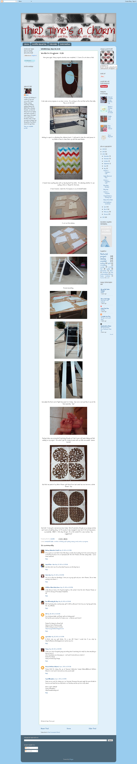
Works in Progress (107, 192)
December (106, 156)
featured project (104, 255)
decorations (103, 271)
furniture (102, 278)
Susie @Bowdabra (50, 679)
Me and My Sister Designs (105, 290)
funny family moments (106, 275)
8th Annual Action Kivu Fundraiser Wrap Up (106, 329)
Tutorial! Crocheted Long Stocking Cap (110, 100)
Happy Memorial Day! (108, 176)
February (106, 212)
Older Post (92, 728)
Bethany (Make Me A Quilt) (52, 550)
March (105, 209)
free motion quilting (106, 273)
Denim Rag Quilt (110, 135)
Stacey (47, 649)
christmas (105, 272)
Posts (28, 748)
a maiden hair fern (105, 316)
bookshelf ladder (49, 541)
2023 (103, 149)
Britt (27, 95)
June (105, 166)
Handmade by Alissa (106, 326)
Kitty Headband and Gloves (107, 203)
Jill (46, 614)
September (107, 163)
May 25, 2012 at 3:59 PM (66, 587)
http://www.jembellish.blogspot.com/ (54, 628)
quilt (65, 541)
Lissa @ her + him (50, 564)
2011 (103, 217)
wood (76, 541)
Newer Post (45, 728)
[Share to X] (63, 539)
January (106, 214)
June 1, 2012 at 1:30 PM (60, 679)
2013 (103, 152)
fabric (111, 271)
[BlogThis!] (61, 539)
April (105, 207)
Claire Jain (48, 575)
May (105, 168)
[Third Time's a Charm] (107, 64)
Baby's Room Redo (108, 200)
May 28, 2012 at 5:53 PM (58, 637)
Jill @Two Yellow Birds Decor (52, 587)
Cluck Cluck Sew (105, 308)
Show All (111, 334)
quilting (69, 541)
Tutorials (53, 44)
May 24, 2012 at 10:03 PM (57, 575)
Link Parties (65, 44)
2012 (103, 154)
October (106, 161)
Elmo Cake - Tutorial (110, 127)
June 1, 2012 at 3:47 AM (65, 666)
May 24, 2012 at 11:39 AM (61, 564)
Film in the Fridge (105, 299)
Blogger (71, 759)
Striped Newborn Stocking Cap (108, 196)
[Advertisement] (31, 160)
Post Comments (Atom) (54, 732)
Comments (29, 751)
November (106, 159)
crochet (56, 541)
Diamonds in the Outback (105, 301)
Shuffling (103, 310)
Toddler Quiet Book (110, 118)
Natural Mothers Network (52, 666)
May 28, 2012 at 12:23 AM (53, 614)
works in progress (83, 541)
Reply (46, 559)
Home (26, 44)
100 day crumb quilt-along (106, 318)
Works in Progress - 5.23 (107, 181)
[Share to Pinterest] (66, 539)
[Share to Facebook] (65, 539)
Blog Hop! (106, 189)
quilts (108, 269)
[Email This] (59, 539)
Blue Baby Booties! (106, 186)
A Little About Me (39, 44)
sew (107, 277)
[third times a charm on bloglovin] (30, 56)
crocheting (61, 541)
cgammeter (48, 637)
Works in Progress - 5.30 (107, 172)
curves (102, 267)
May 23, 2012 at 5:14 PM (65, 550)
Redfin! (102, 292)
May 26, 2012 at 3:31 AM (65, 601)
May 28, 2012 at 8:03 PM (55, 649)
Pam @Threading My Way (51, 601)
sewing (73, 541)
